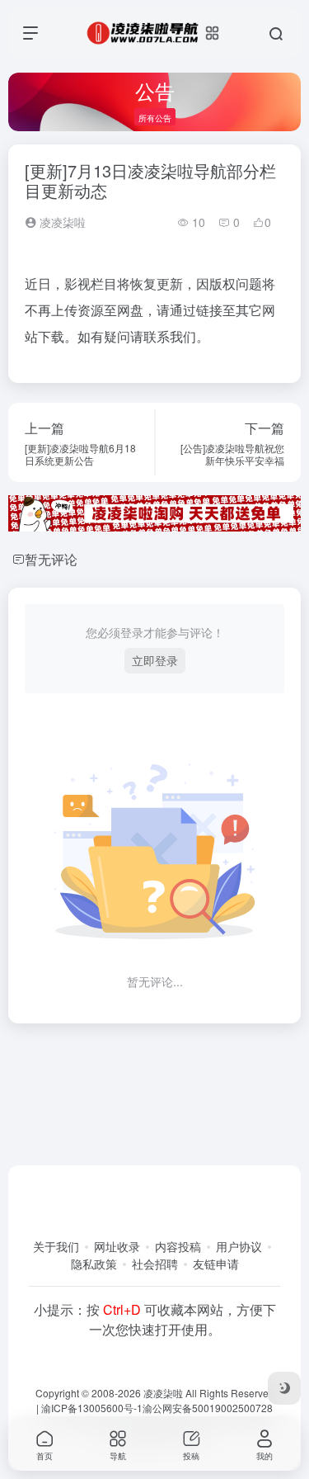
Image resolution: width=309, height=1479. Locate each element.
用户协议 (239, 1246)
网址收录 (117, 1246)
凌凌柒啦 (61, 222)
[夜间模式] (284, 1388)
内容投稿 (178, 1246)
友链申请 (216, 1263)
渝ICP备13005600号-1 (92, 1408)
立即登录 (155, 660)
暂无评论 (51, 559)
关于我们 (56, 1246)
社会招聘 (155, 1263)
